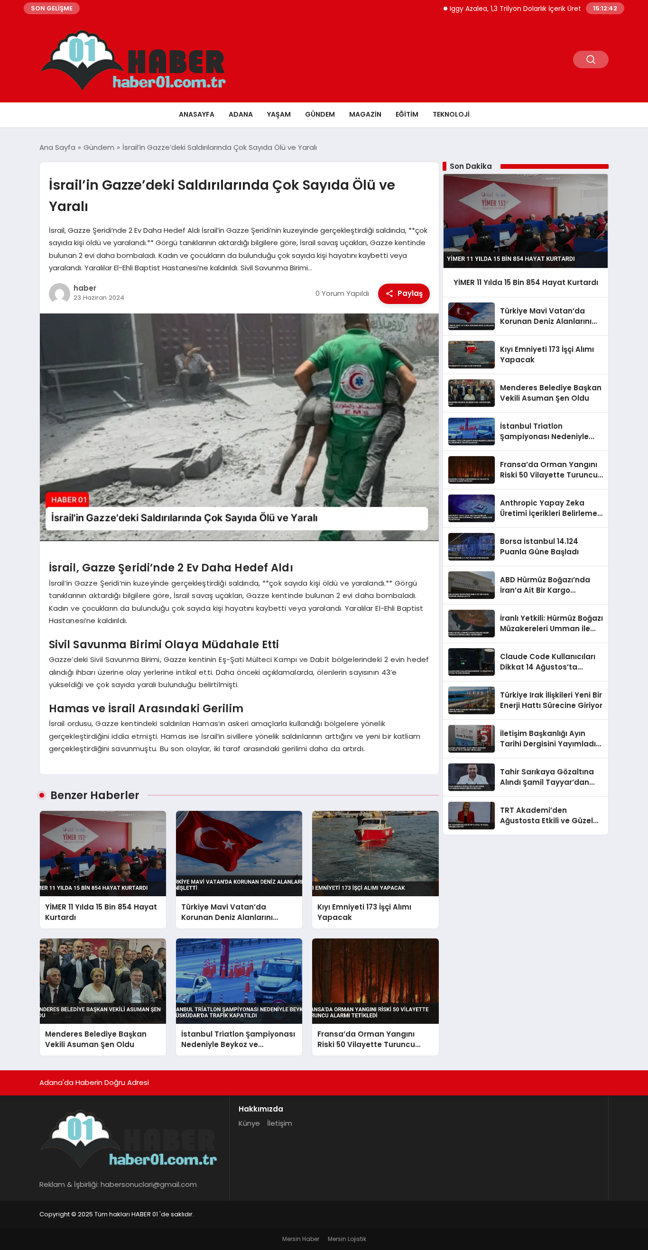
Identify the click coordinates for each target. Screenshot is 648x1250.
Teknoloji (451, 114)
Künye (249, 1123)
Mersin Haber (300, 1239)
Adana (241, 114)
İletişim (279, 1123)
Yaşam (279, 114)
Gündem (320, 114)
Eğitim (407, 114)
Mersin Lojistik (347, 1239)
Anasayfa (196, 114)
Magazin (365, 114)
